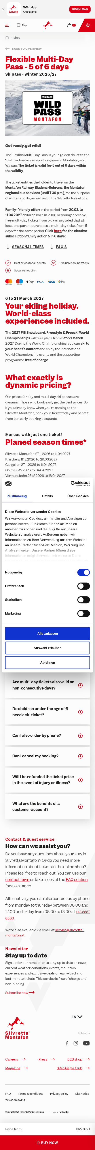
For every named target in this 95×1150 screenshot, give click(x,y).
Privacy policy (59, 1094)
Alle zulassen (47, 633)
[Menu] (7, 25)
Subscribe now (17, 993)
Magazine (12, 1068)
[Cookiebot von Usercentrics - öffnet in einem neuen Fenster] (70, 484)
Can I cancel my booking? (35, 756)
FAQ (8, 1094)
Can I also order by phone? (36, 735)
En (74, 1017)
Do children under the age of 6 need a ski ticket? (40, 711)
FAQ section (77, 879)
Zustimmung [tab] (17, 496)
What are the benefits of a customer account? (36, 806)
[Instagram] (76, 1043)
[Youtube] (86, 1043)
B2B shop (74, 1059)
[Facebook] (67, 1043)
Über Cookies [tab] (78, 496)
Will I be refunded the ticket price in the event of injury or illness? (43, 779)
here (58, 231)
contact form (17, 879)
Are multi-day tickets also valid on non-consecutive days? (43, 685)
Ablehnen (47, 662)
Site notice (82, 1094)
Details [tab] (47, 496)
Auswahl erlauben (47, 648)
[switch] (83, 586)
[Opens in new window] (61, 1112)
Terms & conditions (30, 1094)
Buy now (49, 1143)
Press (42, 1059)
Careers (11, 1059)
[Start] (7, 38)
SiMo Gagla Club (69, 1068)
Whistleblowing (15, 1100)
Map (24, 25)
